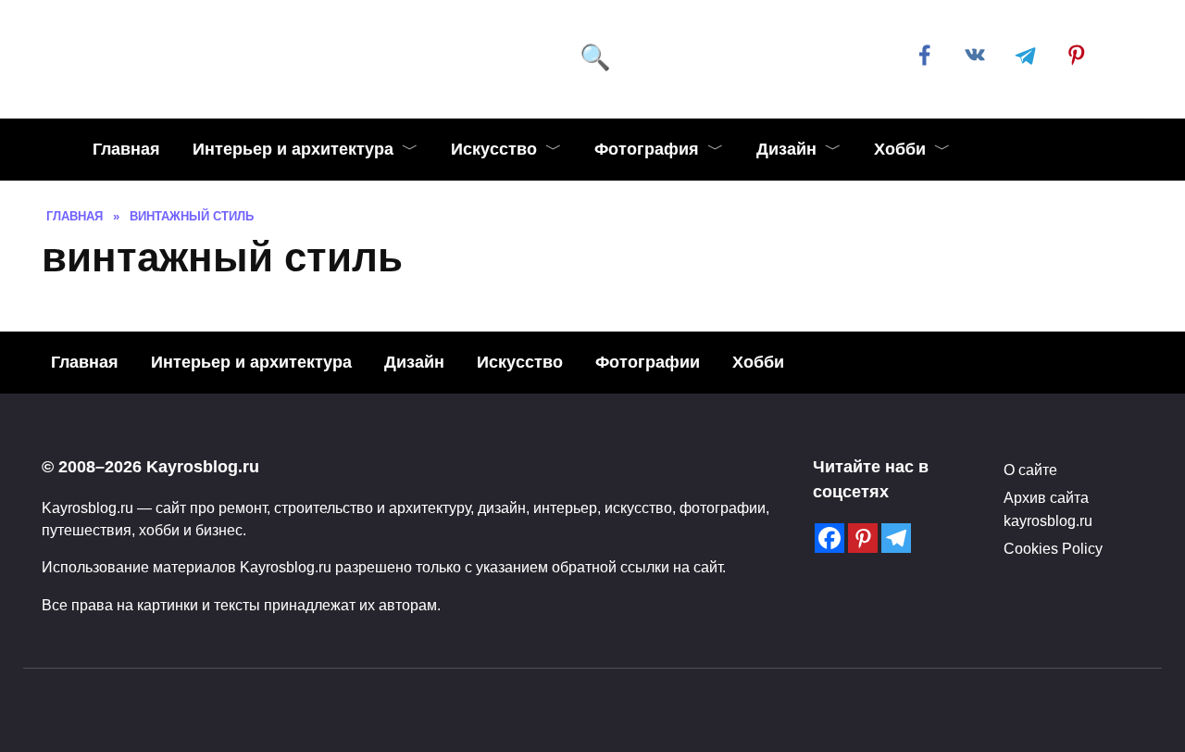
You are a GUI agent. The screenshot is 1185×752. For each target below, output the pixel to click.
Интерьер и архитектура (293, 149)
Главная (126, 149)
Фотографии (647, 362)
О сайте (1030, 469)
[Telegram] (896, 538)
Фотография (646, 149)
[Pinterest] (863, 538)
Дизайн (786, 149)
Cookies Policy (1053, 548)
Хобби (900, 149)
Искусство (494, 149)
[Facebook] (829, 538)
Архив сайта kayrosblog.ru (1048, 508)
